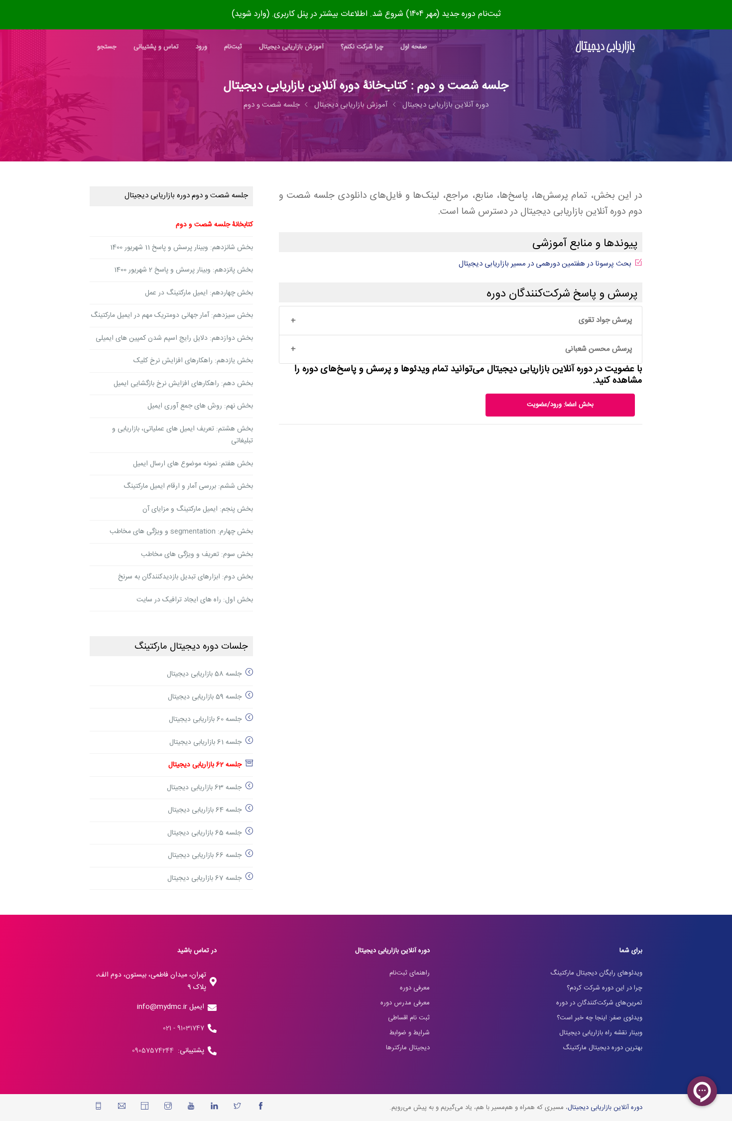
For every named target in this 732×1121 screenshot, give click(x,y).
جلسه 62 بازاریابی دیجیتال (205, 765)
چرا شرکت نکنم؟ (362, 46)
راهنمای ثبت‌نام (409, 973)
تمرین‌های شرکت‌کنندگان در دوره (599, 1002)
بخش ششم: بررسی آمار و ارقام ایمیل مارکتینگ (188, 486)
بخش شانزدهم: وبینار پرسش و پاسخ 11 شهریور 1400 (181, 248)
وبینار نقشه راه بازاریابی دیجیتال (600, 1032)
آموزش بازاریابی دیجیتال (291, 46)
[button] (460, 320)
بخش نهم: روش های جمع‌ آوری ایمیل (200, 406)
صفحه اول (413, 46)
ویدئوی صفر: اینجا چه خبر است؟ (599, 1017)
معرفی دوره (415, 987)
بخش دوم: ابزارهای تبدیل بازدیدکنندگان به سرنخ (185, 577)
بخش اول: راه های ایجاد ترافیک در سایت (194, 600)
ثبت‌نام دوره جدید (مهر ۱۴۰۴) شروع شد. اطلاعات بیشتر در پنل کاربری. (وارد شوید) (366, 14)
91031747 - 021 (183, 1028)
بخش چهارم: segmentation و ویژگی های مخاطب (181, 532)
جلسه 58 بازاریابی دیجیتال (204, 674)
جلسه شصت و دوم (272, 105)
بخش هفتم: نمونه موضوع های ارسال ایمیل (193, 464)
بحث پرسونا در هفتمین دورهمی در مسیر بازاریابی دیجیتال (545, 264)
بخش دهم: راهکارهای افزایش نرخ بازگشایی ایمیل (183, 384)
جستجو (107, 46)
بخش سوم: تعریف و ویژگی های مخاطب (197, 554)
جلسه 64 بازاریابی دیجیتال (205, 810)
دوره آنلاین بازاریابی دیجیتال (445, 105)
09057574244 (155, 1050)
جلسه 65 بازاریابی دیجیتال (204, 833)
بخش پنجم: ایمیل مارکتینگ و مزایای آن (197, 509)
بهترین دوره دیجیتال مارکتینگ (602, 1047)
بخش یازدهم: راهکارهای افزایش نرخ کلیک (193, 361)
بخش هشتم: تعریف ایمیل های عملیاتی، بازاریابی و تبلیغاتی (182, 435)
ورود (201, 46)
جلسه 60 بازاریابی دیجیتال (205, 719)
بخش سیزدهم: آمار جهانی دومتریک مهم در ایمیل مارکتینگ (172, 315)
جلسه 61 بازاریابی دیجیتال (205, 742)
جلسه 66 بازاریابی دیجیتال (205, 855)
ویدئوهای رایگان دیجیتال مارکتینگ (596, 973)
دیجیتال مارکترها (408, 1047)
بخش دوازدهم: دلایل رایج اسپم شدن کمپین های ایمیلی (174, 338)
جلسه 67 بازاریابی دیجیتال (204, 878)
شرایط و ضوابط (409, 1032)
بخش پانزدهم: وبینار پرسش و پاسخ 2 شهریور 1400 (183, 270)
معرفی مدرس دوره (405, 1002)
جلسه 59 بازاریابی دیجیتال (205, 697)
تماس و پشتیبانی (156, 46)
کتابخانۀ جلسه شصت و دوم (214, 225)
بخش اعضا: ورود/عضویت (560, 404)
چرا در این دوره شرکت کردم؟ (604, 987)
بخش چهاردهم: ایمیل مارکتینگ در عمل (199, 293)
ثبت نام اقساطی (409, 1017)
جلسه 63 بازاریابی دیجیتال (204, 788)
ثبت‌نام (233, 46)
